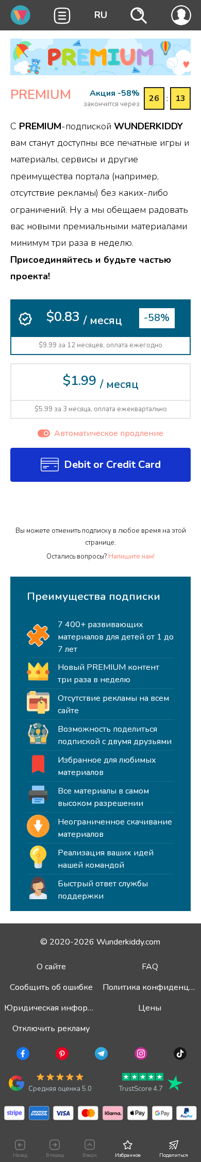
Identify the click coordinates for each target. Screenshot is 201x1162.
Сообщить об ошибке (51, 987)
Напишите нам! (131, 556)
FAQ (150, 966)
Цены (149, 1008)
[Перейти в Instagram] (139, 1055)
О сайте (51, 966)
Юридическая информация (58, 1008)
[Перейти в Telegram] (100, 1055)
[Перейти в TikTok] (179, 1055)
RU (100, 15)
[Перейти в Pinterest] (61, 1055)
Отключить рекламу (51, 1028)
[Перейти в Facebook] (21, 1055)
